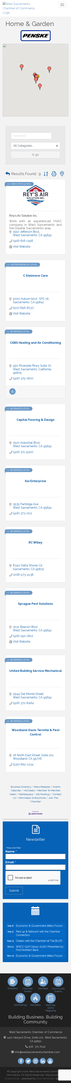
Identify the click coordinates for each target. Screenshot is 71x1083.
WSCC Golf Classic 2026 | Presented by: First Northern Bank (40, 945)
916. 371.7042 (37, 1046)
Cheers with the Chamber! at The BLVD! (39, 937)
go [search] (37, 154)
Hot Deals (29, 790)
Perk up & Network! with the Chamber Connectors (38, 930)
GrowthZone (12, 1078)
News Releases (42, 786)
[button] (21, 67)
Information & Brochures (32, 797)
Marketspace (26, 794)
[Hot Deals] (12, 393)
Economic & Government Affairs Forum (39, 922)
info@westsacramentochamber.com (37, 1052)
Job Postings (43, 794)
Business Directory (21, 786)
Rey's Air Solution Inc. (23, 215)
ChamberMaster (45, 1078)
